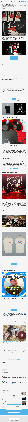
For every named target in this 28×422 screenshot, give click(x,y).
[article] (14, 394)
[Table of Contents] (0, 211)
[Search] (18, 1)
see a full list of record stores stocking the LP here (15, 318)
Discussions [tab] (7, 390)
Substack (11, 420)
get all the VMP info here (6, 323)
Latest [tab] (4, 390)
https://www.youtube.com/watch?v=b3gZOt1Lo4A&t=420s (10, 383)
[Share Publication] (19, 1)
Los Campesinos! (5, 7)
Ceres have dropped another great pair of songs (10, 341)
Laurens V (4, 381)
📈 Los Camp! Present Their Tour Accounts (8, 392)
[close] (20, 395)
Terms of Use (17, 406)
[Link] (0, 117)
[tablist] (4, 370)
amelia (4, 376)
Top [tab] (2, 390)
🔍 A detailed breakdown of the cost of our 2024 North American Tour (10, 393)
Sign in (26, 1)
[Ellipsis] (26, 376)
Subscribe (22, 1)
